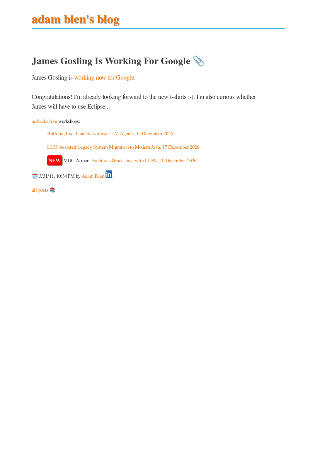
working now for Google (104, 77)
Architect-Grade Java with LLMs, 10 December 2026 (143, 160)
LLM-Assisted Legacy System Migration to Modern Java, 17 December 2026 (123, 146)
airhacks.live (44, 120)
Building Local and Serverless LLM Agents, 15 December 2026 (110, 133)
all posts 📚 (44, 189)
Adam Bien (93, 176)
